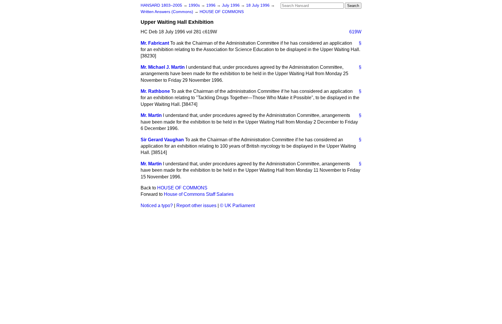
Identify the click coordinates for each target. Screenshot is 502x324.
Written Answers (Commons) (167, 12)
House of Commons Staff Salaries (199, 194)
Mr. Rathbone (155, 91)
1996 (211, 5)
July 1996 (231, 5)
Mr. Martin (151, 115)
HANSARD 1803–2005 (161, 5)
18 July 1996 (258, 5)
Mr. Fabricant (155, 43)
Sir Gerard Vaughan (162, 139)
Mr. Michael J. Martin (163, 67)
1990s (195, 5)
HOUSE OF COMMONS (222, 12)
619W (355, 31)
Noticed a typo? (157, 205)
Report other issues (196, 205)
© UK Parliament (237, 205)
